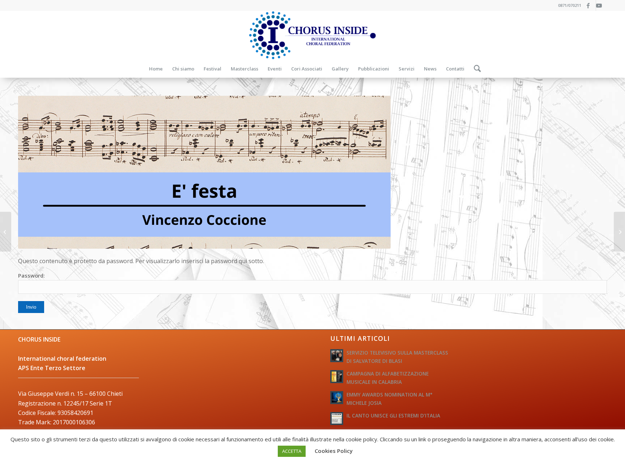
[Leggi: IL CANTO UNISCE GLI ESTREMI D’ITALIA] (336, 418)
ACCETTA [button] (291, 451)
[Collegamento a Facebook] (590, 5)
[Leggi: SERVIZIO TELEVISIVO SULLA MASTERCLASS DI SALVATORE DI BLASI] (336, 355)
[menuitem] (155, 69)
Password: (31, 275)
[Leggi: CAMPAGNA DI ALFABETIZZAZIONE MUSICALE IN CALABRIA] (336, 376)
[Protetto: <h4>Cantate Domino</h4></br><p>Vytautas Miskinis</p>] (619, 232)
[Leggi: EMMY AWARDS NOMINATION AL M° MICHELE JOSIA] (336, 397)
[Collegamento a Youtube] (601, 5)
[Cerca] (475, 69)
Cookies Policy (334, 450)
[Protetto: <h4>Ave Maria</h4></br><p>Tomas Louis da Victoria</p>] (5, 232)
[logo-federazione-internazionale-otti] (312, 35)
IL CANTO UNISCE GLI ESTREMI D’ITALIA (393, 415)
